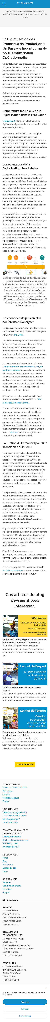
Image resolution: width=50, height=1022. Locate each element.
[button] (46, 987)
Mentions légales (11, 798)
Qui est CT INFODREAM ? (15, 788)
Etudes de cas (9, 868)
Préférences (25, 1016)
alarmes (14, 432)
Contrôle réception (12, 837)
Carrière (6, 794)
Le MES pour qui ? (11, 819)
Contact (6, 801)
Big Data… (18, 335)
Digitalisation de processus (15, 840)
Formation (7, 889)
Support (6, 892)
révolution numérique (13, 570)
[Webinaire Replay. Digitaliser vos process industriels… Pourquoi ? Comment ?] (25, 636)
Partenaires (8, 791)
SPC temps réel (10, 843)
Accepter (25, 1002)
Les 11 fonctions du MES (14, 815)
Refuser (25, 1009)
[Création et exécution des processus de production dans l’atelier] (25, 728)
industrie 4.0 (9, 121)
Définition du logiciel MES (15, 812)
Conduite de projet (12, 886)
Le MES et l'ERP (10, 822)
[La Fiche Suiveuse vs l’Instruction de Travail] (25, 684)
